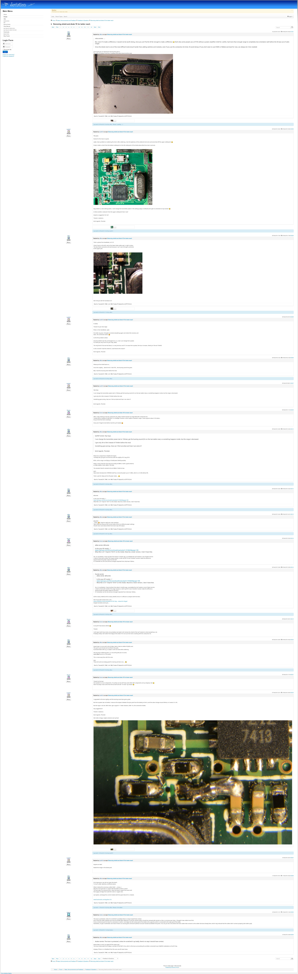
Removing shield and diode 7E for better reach (119, 34)
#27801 (292, 31)
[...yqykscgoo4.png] (123, 177)
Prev (57, 27)
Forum (5, 16)
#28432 (292, 692)
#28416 (292, 538)
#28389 (292, 357)
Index (53, 16)
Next (95, 27)
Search (65, 16)
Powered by (168, 967)
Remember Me (7, 49)
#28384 (292, 235)
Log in (5, 52)
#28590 (292, 912)
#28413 (292, 429)
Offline (68, 36)
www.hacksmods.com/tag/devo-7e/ (103, 899)
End (99, 27)
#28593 (292, 934)
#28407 (292, 383)
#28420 (292, 639)
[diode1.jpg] (118, 273)
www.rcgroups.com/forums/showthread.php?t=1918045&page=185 (111, 500)
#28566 (292, 875)
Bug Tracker (7, 36)
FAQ (4, 22)
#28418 (292, 567)
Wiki (5, 19)
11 (88, 27)
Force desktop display (6, 973)
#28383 (292, 129)
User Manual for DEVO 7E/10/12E (10, 30)
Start (53, 27)
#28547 (292, 857)
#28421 (292, 674)
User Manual (7, 26)
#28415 (292, 514)
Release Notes (6, 34)
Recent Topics (58, 16)
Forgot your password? (8, 56)
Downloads (6, 32)
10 (84, 27)
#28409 (292, 409)
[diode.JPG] (133, 83)
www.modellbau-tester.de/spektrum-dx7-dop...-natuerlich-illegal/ (110, 601)
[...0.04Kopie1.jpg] (193, 782)
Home (5, 14)
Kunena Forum (175, 967)
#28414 (292, 488)
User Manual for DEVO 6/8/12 (9, 28)
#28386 (292, 316)
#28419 (292, 619)
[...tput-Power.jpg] (112, 610)
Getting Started (6, 21)
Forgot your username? (8, 54)
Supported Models (7, 24)
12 (91, 27)
